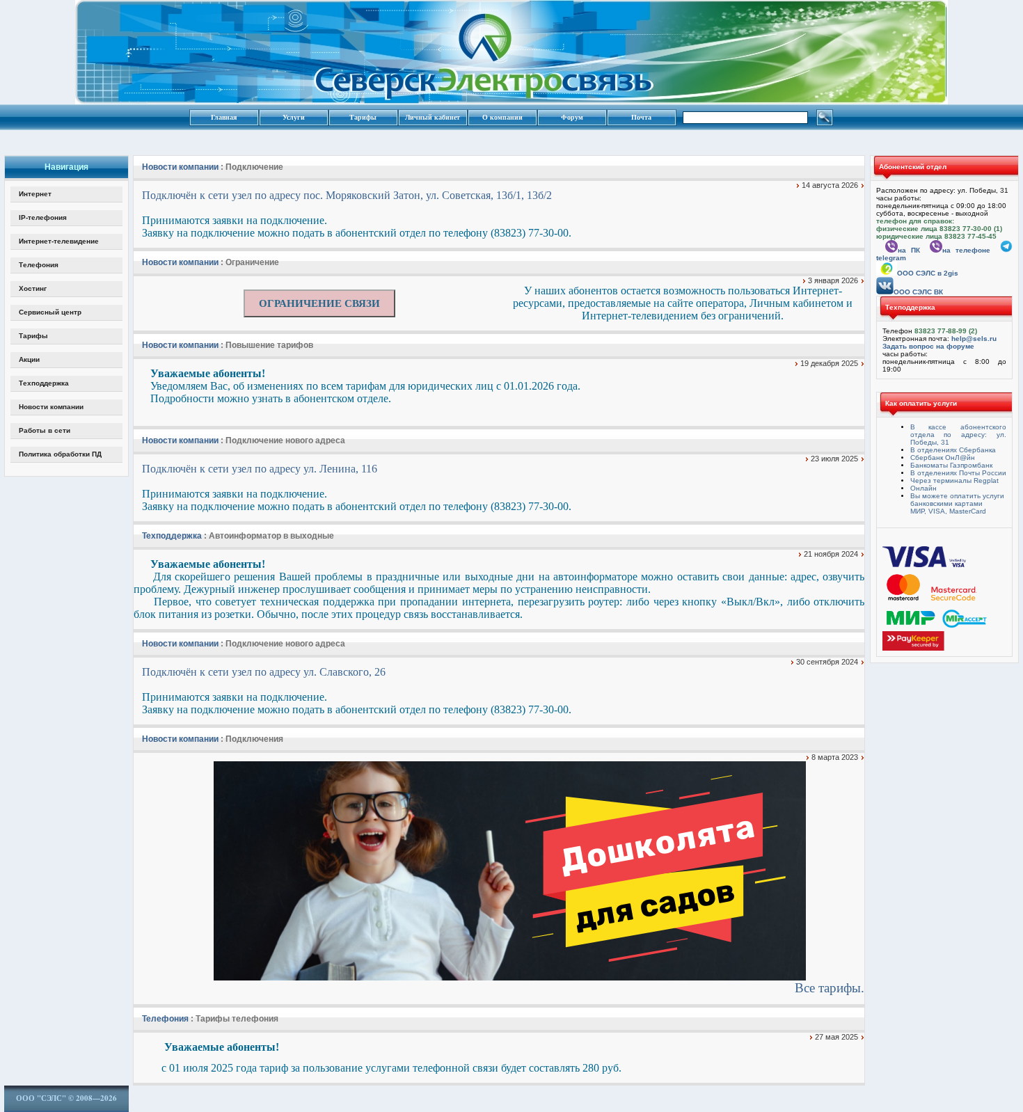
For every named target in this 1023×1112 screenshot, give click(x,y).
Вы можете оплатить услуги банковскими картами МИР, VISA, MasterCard (957, 503)
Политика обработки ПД (60, 454)
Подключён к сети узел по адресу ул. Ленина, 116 (259, 469)
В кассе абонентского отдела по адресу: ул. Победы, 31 (958, 434)
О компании (502, 117)
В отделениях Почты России (958, 473)
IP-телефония (43, 217)
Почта (641, 117)
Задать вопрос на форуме (928, 346)
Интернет (35, 194)
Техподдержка (44, 383)
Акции (29, 359)
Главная (224, 117)
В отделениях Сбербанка (953, 450)
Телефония (38, 265)
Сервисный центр (50, 312)
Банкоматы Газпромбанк (951, 465)
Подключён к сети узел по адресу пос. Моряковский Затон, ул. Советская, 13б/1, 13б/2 (347, 195)
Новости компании (51, 407)
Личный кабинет (432, 117)
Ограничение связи (319, 303)
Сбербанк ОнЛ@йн (942, 457)
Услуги (294, 117)
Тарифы (362, 117)
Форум (572, 117)
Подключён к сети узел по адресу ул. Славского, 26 (264, 672)
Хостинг (33, 288)
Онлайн (923, 488)
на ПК (909, 250)
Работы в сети (44, 430)
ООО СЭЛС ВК (918, 292)
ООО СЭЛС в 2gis (927, 273)
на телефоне (966, 250)
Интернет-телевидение (59, 241)
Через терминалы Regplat (954, 480)
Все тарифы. (829, 987)
